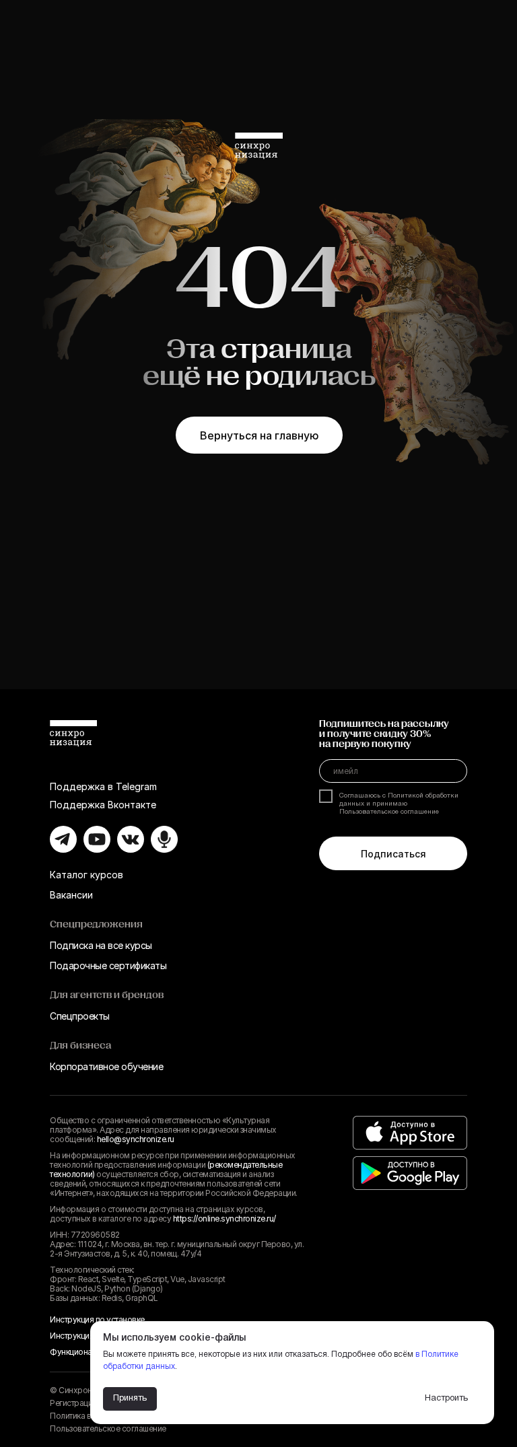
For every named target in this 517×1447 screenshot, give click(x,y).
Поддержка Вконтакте (103, 804)
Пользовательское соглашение (108, 1428)
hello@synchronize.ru (135, 1139)
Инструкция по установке (97, 1319)
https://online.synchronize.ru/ (224, 1218)
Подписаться (393, 853)
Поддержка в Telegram (103, 786)
